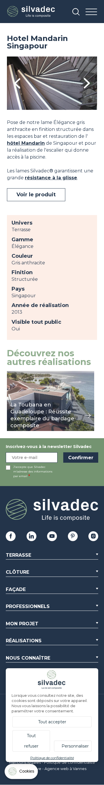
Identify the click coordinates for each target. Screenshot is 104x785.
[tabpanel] (52, 83)
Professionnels (28, 606)
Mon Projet (22, 623)
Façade (16, 589)
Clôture (17, 572)
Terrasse (18, 555)
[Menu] (91, 12)
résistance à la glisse (51, 177)
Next (86, 83)
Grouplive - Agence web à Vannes (54, 768)
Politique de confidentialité (69, 762)
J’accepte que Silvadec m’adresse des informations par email (32, 471)
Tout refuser (31, 741)
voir (11, 374)
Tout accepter (52, 721)
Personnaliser (75, 746)
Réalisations (24, 640)
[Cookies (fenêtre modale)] (21, 772)
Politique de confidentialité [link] (52, 758)
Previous (17, 83)
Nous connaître (28, 658)
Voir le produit (36, 194)
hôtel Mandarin (26, 143)
